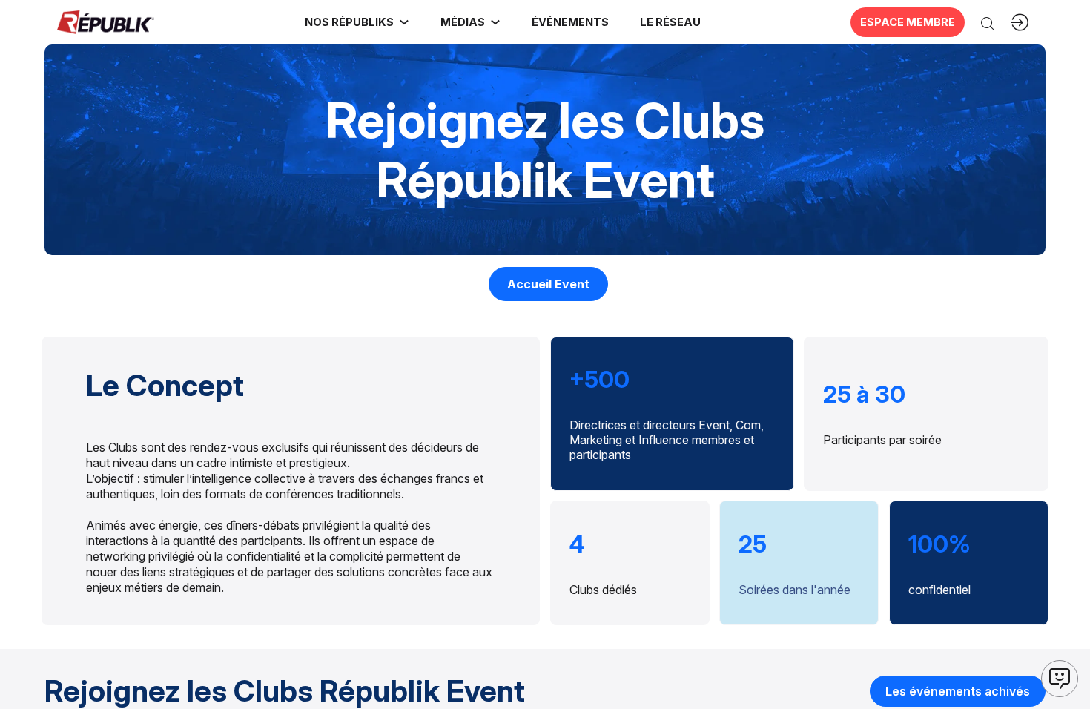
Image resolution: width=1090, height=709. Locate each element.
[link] (357, 22)
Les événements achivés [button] (957, 691)
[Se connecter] (1019, 22)
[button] (569, 22)
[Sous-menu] (404, 22)
